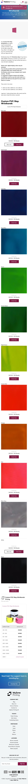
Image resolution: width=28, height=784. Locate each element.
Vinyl (14, 732)
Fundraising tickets (14, 720)
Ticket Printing (14, 716)
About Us (14, 703)
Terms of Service (14, 705)
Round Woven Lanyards (14, 746)
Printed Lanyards (14, 742)
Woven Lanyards (14, 740)
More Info (9, 144)
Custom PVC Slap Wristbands (14, 106)
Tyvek (14, 728)
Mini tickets (14, 718)
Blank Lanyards (14, 748)
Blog (14, 701)
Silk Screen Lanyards (14, 744)
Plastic (14, 730)
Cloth (14, 726)
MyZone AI (14, 776)
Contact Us (14, 684)
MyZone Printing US (14, 709)
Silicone (14, 734)
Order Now (18, 144)
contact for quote (20, 656)
